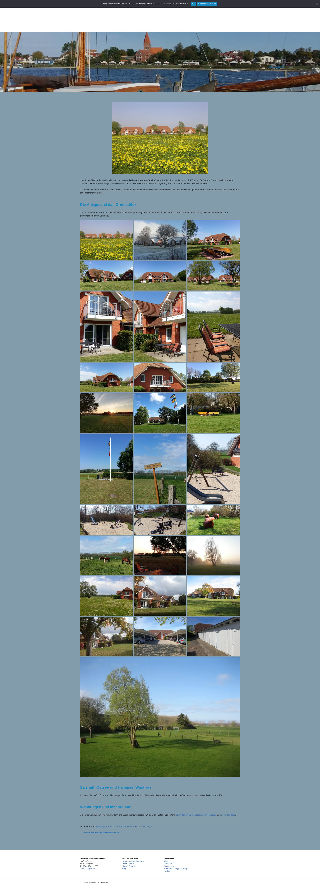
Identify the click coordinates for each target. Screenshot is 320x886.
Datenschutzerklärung (207, 4)
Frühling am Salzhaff (106, 826)
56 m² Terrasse (209, 815)
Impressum (169, 866)
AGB (166, 861)
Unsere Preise (128, 863)
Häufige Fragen (128, 866)
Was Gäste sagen (144, 826)
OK (193, 4)
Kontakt (167, 871)
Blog (124, 868)
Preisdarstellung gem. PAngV (176, 868)
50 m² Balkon (195, 815)
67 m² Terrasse (228, 815)
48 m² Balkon (182, 815)
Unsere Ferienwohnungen (133, 861)
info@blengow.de (87, 868)
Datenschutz (169, 863)
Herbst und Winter (126, 826)
